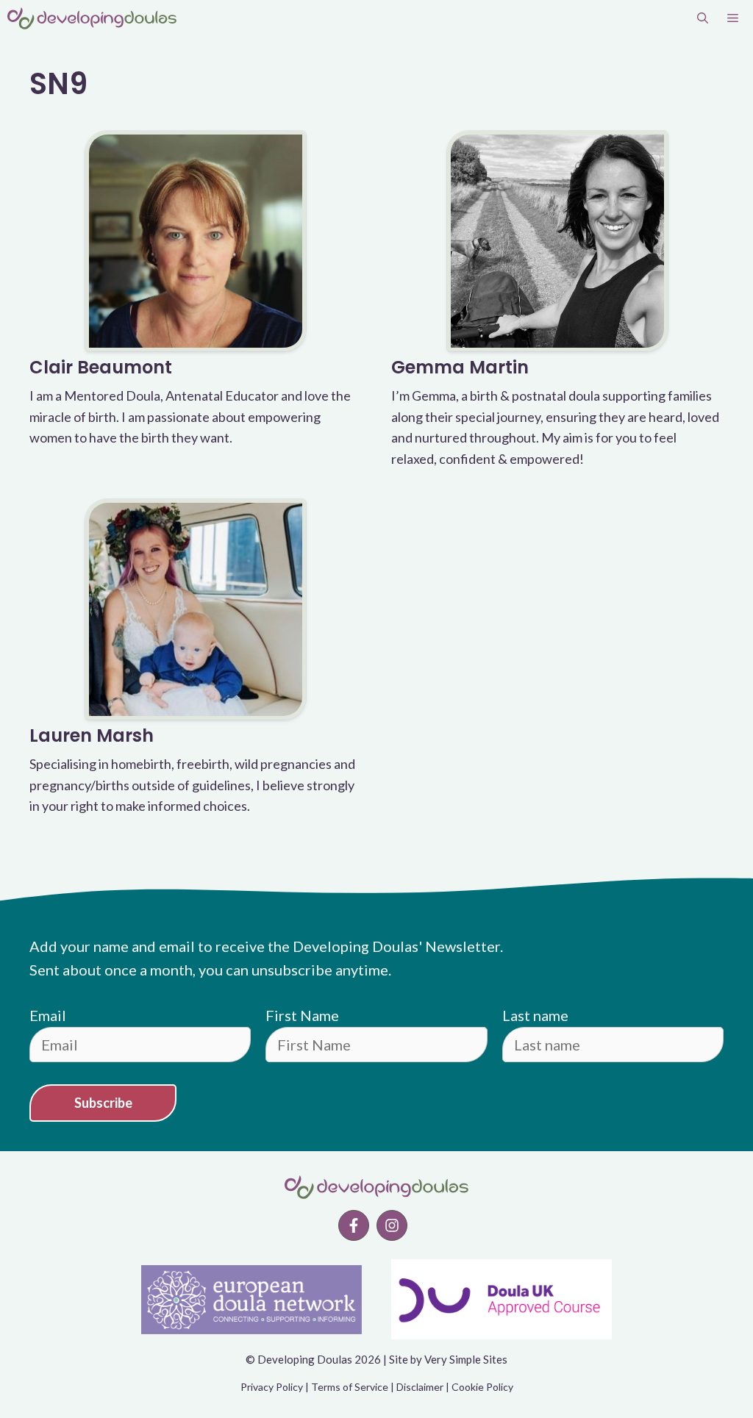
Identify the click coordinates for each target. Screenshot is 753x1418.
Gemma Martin (460, 367)
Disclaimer (419, 1387)
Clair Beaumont (100, 367)
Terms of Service (349, 1387)
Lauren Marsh (91, 735)
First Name (302, 1015)
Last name (535, 1015)
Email (47, 1015)
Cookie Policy (482, 1387)
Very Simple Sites (465, 1359)
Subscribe (103, 1103)
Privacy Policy (271, 1387)
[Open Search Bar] (703, 18)
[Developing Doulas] (91, 18)
